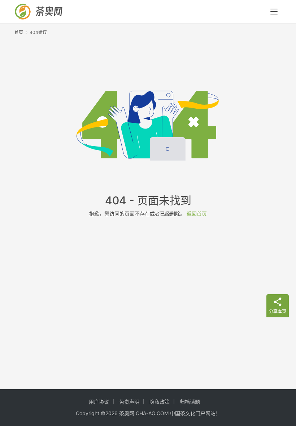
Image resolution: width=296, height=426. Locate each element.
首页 (18, 32)
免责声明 (129, 402)
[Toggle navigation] (274, 11)
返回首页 (197, 213)
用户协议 (99, 402)
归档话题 (190, 402)
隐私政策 (159, 402)
